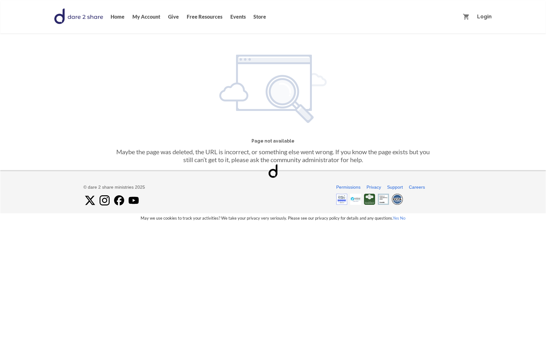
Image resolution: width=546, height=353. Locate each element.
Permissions (348, 187)
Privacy (374, 187)
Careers (417, 187)
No (402, 218)
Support (395, 187)
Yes (396, 218)
